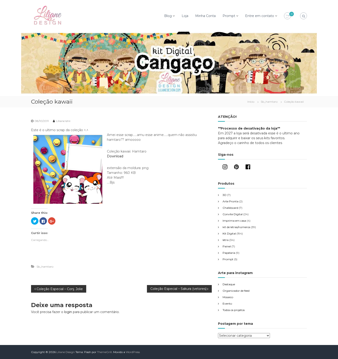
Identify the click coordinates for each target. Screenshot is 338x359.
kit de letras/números (236, 227)
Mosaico (228, 297)
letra (226, 240)
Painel (227, 246)
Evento (227, 303)
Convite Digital (233, 214)
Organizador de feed (236, 290)
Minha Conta (205, 16)
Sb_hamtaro (269, 101)
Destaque (229, 284)
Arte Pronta (230, 201)
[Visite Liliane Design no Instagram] (225, 168)
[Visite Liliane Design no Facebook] (248, 168)
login (68, 312)
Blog (168, 16)
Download (115, 156)
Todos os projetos (234, 310)
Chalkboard (230, 207)
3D (224, 195)
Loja (185, 16)
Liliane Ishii (63, 121)
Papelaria (229, 252)
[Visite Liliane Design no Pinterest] (236, 168)
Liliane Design (65, 352)
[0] (287, 16)
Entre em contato (259, 16)
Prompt (229, 16)
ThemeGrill (104, 352)
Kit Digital (229, 233)
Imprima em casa (234, 220)
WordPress (133, 352)
